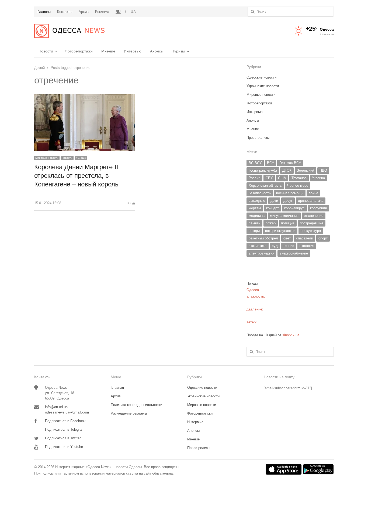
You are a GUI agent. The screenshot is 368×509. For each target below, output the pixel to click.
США (282, 178)
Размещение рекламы (129, 413)
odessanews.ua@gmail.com (67, 412)
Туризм (178, 51)
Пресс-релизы (258, 138)
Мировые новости (46, 157)
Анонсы (157, 51)
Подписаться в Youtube (64, 447)
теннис (288, 246)
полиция (287, 223)
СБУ (269, 178)
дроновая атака (310, 201)
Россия (254, 178)
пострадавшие (311, 223)
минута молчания (284, 216)
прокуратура (311, 231)
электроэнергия (261, 253)
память (254, 223)
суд (275, 246)
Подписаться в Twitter (63, 438)
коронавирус (294, 208)
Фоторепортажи (79, 51)
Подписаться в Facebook (65, 421)
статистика (257, 246)
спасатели (304, 238)
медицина (257, 216)
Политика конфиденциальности (136, 405)
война (313, 193)
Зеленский (305, 170)
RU (118, 12)
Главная (117, 388)
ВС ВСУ (255, 163)
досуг (288, 201)
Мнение (108, 51)
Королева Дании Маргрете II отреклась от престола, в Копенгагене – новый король (76, 175)
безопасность (260, 193)
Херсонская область (265, 185)
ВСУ (270, 163)
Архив (116, 396)
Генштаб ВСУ (290, 163)
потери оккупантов (280, 231)
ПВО (323, 170)
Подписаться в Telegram (65, 429)
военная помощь (289, 193)
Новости (46, 51)
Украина (318, 178)
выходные (257, 201)
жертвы (255, 208)
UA (133, 12)
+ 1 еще (81, 157)
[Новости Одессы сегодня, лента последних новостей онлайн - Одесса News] (69, 31)
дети (274, 201)
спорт (323, 238)
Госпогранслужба (263, 170)
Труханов (299, 178)
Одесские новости (261, 77)
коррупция (318, 208)
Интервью (132, 51)
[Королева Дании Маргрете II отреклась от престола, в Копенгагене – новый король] (84, 97)
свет (287, 238)
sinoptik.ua (290, 335)
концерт (272, 208)
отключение (313, 216)
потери (254, 231)
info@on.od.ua (56, 407)
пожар (271, 223)
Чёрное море (297, 185)
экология (307, 246)
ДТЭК (286, 170)
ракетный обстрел (263, 238)
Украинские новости (263, 86)
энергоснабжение (294, 253)
